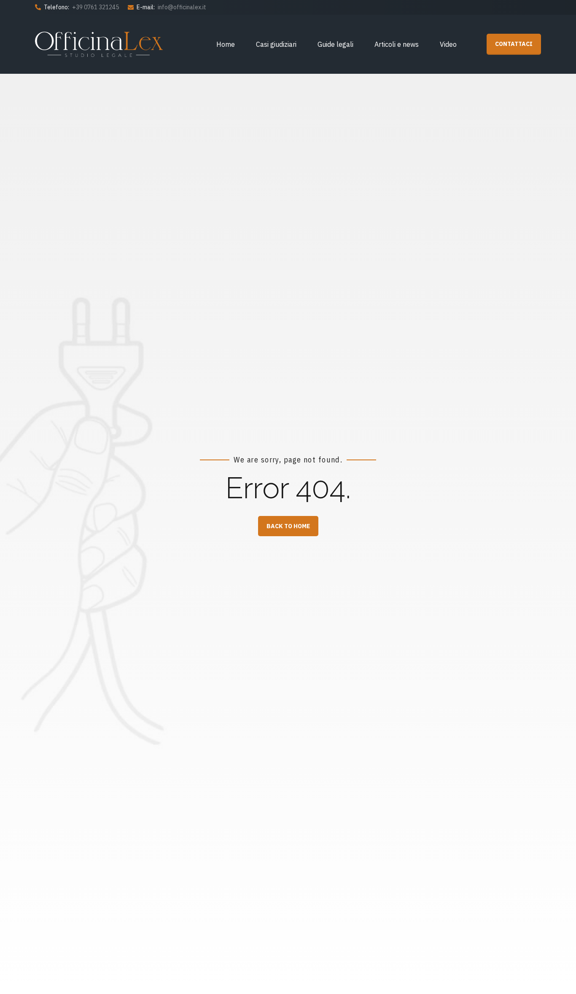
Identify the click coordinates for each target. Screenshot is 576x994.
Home (225, 44)
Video (448, 44)
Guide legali (335, 44)
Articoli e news (396, 44)
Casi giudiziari (276, 44)
